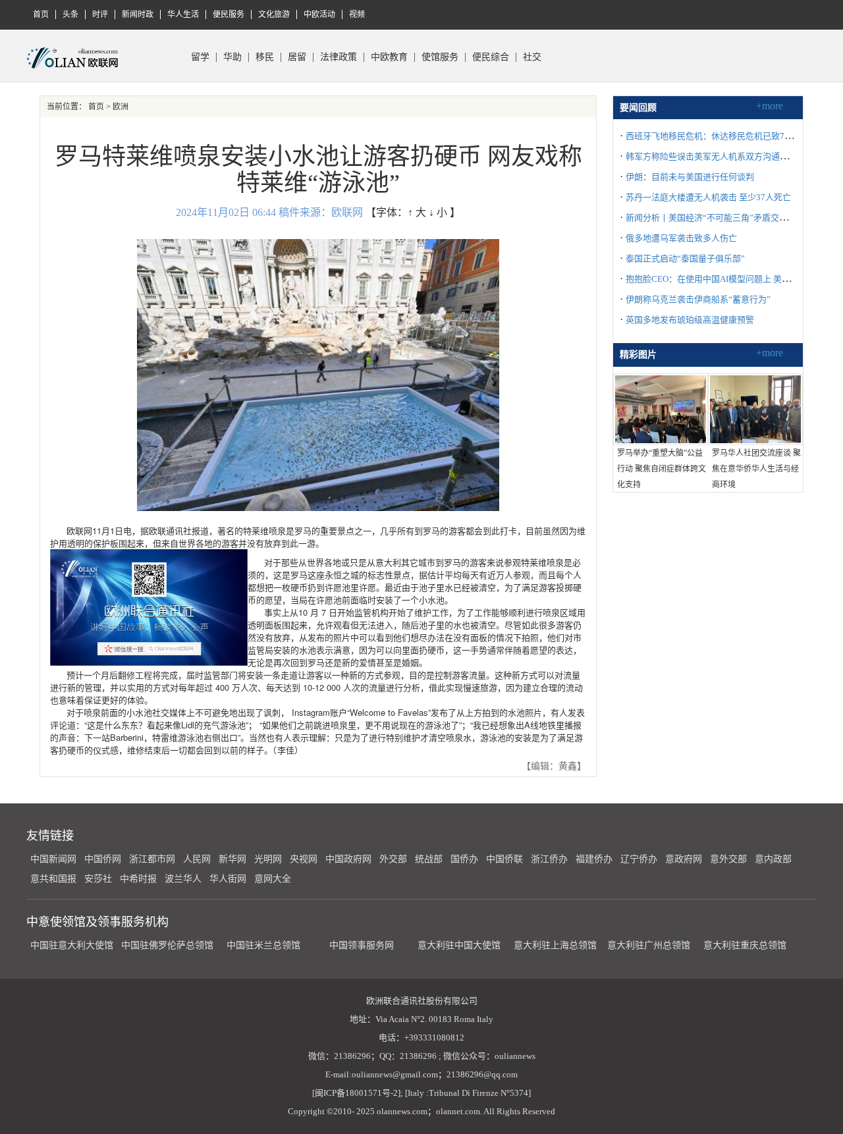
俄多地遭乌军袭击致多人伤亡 (681, 238)
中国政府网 (348, 859)
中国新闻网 (53, 859)
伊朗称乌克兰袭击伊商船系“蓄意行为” (698, 299)
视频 (357, 14)
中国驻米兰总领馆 (263, 945)
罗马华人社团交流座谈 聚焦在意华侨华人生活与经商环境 (756, 468)
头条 (70, 14)
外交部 (393, 859)
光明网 (268, 859)
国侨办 (464, 859)
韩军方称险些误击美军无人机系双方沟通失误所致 (720, 156)
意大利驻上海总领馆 (553, 945)
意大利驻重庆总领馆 (745, 945)
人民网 (197, 859)
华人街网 (227, 879)
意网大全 (272, 879)
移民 (265, 57)
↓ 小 (438, 212)
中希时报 (138, 879)
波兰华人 (183, 879)
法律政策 (338, 57)
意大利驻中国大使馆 (459, 945)
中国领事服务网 (361, 945)
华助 (232, 57)
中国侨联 (504, 859)
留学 (200, 57)
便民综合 (490, 57)
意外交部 (728, 859)
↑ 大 (417, 212)
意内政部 (773, 859)
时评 (100, 14)
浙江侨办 (549, 859)
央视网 (303, 859)
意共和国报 (53, 879)
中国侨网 (102, 859)
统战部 (429, 859)
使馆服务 (440, 57)
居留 (297, 57)
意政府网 (683, 859)
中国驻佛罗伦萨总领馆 (167, 945)
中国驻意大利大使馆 (71, 945)
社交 (532, 57)
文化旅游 (274, 14)
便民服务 (228, 14)
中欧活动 (319, 14)
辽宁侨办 (638, 859)
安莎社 (98, 879)
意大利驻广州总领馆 (648, 945)
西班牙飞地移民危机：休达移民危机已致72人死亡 (720, 136)
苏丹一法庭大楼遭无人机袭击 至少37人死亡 (708, 197)
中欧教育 (389, 57)
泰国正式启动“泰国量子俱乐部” (685, 258)
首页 (41, 14)
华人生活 (183, 14)
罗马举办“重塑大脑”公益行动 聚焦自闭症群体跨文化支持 (661, 468)
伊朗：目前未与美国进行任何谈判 (690, 177)
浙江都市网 (152, 859)
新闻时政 (137, 14)
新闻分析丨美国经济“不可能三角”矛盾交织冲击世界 (724, 218)
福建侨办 (594, 859)
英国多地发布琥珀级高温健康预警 (690, 320)
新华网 (232, 859)
